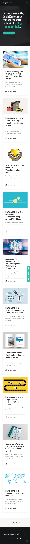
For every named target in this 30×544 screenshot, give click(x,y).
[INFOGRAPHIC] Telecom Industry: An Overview (14, 493)
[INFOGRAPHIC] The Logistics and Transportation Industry (14, 400)
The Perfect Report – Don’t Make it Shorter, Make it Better (15, 355)
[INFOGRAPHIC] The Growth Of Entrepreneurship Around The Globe (14, 215)
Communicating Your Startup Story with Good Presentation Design (14, 75)
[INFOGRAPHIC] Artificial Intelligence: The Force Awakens (14, 310)
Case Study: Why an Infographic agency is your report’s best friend (14, 447)
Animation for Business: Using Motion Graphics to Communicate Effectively (13, 263)
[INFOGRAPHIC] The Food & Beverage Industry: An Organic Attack (14, 121)
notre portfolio (9, 33)
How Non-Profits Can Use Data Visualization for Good (14, 168)
